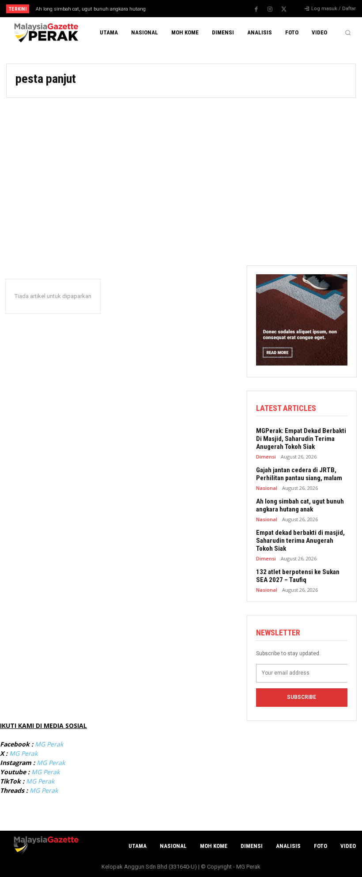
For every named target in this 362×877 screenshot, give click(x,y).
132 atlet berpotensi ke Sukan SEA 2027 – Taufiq (297, 576)
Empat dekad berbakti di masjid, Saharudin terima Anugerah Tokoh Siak (300, 540)
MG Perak (49, 744)
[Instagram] (270, 9)
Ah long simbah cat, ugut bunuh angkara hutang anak (300, 505)
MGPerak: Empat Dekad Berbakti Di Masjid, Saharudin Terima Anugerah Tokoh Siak (301, 439)
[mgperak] (45, 33)
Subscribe (301, 697)
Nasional (266, 487)
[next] (199, 8)
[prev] (185, 8)
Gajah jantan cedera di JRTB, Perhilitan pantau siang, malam (299, 474)
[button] (347, 32)
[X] (284, 9)
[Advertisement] (181, 177)
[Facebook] (256, 9)
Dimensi (266, 456)
